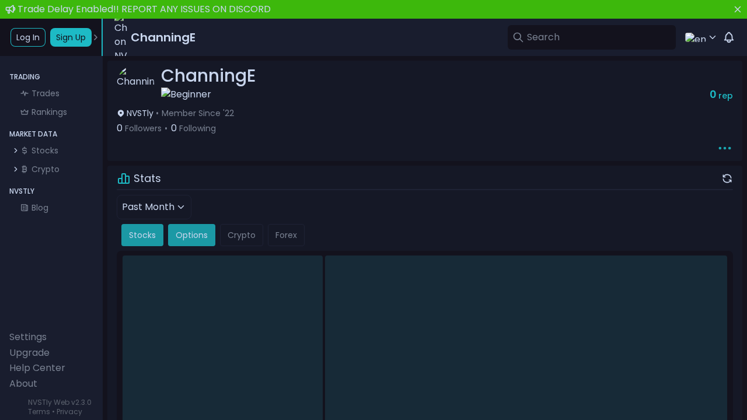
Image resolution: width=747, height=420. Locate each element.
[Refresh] (727, 178)
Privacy (69, 411)
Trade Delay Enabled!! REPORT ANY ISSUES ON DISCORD (144, 9)
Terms (39, 411)
